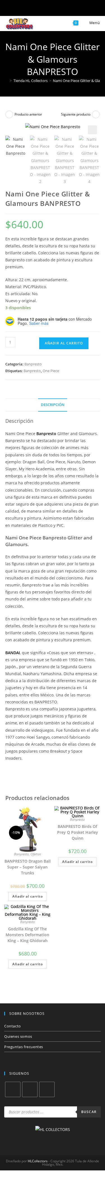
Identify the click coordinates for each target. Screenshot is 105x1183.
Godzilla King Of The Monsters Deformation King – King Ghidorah (27, 934)
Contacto (12, 1026)
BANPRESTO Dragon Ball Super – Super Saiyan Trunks (27, 866)
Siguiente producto (75, 114)
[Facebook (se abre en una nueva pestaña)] (25, 9)
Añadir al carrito (64, 343)
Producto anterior (28, 114)
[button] (92, 129)
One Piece (51, 370)
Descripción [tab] (52, 404)
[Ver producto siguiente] (96, 114)
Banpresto (33, 364)
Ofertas (36, 854)
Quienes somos (18, 1036)
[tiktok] (47, 1089)
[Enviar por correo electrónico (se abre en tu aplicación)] (62, 9)
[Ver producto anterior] (9, 114)
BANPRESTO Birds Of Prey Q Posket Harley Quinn (77, 832)
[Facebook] (12, 1089)
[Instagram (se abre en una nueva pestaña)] (43, 9)
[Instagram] (30, 1089)
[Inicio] (6, 80)
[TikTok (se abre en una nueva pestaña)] (80, 9)
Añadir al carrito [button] (27, 896)
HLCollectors (38, 1161)
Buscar (89, 1111)
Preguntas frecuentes (23, 1046)
